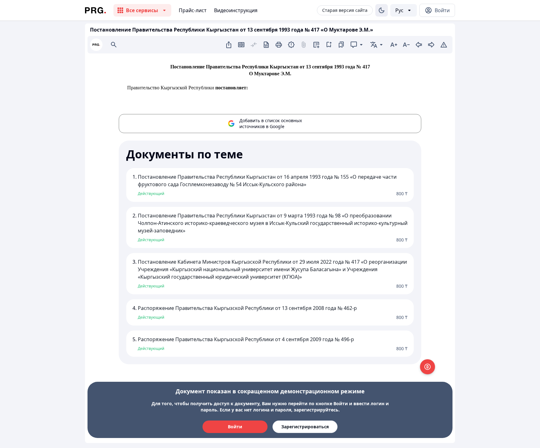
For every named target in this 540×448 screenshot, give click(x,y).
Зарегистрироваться (305, 427)
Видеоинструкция (236, 10)
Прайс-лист (193, 10)
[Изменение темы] (381, 10)
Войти (235, 427)
